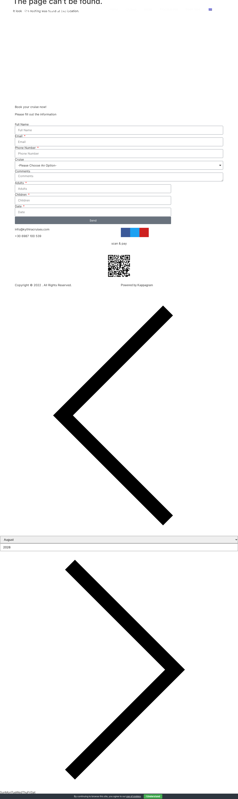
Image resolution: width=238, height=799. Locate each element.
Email (19, 136)
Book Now (193, 9)
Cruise (19, 159)
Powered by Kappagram (137, 285)
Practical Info (169, 9)
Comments (22, 171)
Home (114, 9)
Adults (20, 182)
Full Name (22, 124)
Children (21, 194)
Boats (148, 9)
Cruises (131, 9)
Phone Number (26, 147)
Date (18, 206)
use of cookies (133, 796)
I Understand (153, 796)
